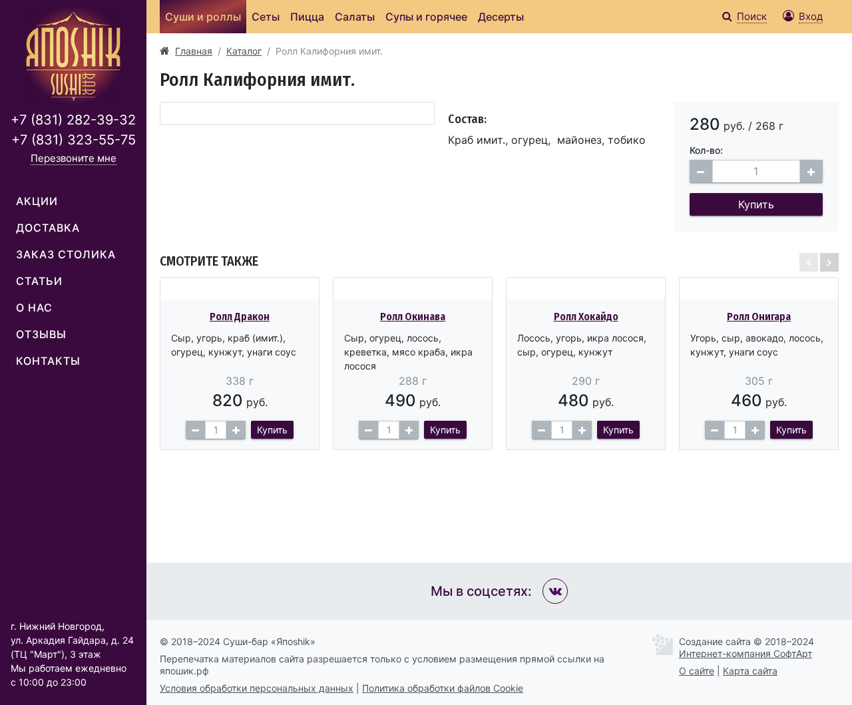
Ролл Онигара (759, 316)
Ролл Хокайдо (586, 316)
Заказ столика (66, 254)
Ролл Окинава (412, 316)
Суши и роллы (203, 16)
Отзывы (41, 334)
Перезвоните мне (73, 158)
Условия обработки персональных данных (256, 688)
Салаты (355, 16)
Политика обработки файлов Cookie (442, 688)
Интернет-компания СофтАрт (745, 653)
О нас (34, 307)
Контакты (48, 360)
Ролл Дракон (240, 316)
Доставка (48, 227)
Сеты (266, 16)
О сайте (696, 670)
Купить (756, 204)
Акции (37, 201)
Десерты (501, 16)
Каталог (244, 51)
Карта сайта (750, 670)
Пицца (307, 16)
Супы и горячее (426, 16)
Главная (193, 51)
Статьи (39, 281)
